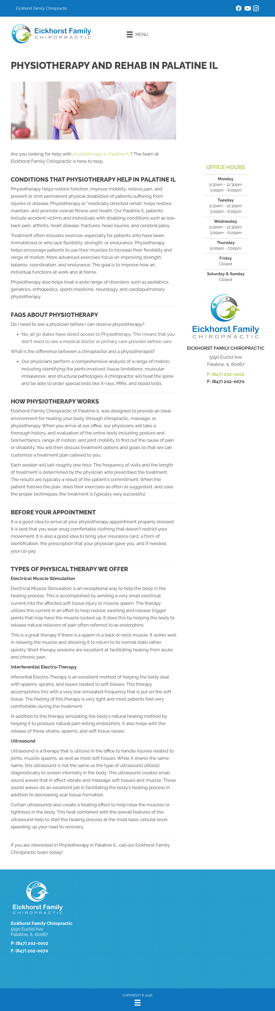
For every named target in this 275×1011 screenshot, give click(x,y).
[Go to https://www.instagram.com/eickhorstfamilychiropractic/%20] (256, 9)
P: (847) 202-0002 (225, 374)
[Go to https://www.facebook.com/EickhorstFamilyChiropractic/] (239, 9)
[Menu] (137, 1002)
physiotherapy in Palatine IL (101, 154)
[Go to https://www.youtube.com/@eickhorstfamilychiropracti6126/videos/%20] (247, 9)
